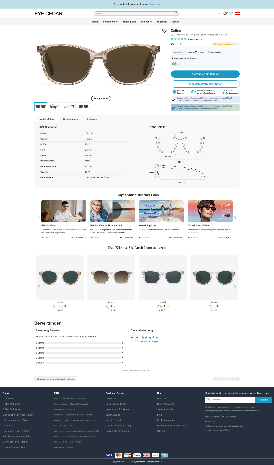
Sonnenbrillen (110, 22)
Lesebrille (8, 425)
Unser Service (113, 415)
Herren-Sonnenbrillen (14, 447)
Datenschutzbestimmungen (119, 425)
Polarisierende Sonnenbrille (17, 436)
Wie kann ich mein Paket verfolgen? (68, 442)
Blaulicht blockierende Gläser (18, 415)
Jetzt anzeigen (77, 237)
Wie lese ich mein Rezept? (64, 409)
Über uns (161, 398)
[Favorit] (225, 13)
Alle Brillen (8, 398)
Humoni (60, 302)
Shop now (155, 4)
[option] (60, 285)
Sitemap (161, 431)
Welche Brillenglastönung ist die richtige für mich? (73, 415)
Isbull (163, 302)
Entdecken (146, 22)
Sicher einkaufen (165, 409)
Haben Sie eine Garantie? (64, 426)
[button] (234, 217)
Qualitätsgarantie (165, 404)
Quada (214, 302)
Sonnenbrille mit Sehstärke (16, 431)
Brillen (95, 22)
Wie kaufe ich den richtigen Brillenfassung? (71, 404)
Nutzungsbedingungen (117, 431)
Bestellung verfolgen (116, 404)
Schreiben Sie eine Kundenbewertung (56, 379)
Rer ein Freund (113, 420)
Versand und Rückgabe (117, 409)
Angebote (161, 22)
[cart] (230, 13)
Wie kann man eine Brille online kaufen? (70, 399)
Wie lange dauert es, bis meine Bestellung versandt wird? (76, 431)
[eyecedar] (48, 13)
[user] (219, 13)
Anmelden (263, 400)
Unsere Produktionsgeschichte (172, 425)
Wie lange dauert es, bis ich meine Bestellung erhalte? (75, 437)
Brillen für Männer (12, 409)
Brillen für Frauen (11, 404)
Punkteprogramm (166, 420)
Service (175, 22)
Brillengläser (129, 22)
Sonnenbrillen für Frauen (15, 442)
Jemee (111, 302)
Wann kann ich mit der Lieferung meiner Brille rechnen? (75, 420)
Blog (159, 415)
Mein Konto (111, 398)
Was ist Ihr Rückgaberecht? (64, 447)
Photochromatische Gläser (16, 420)
